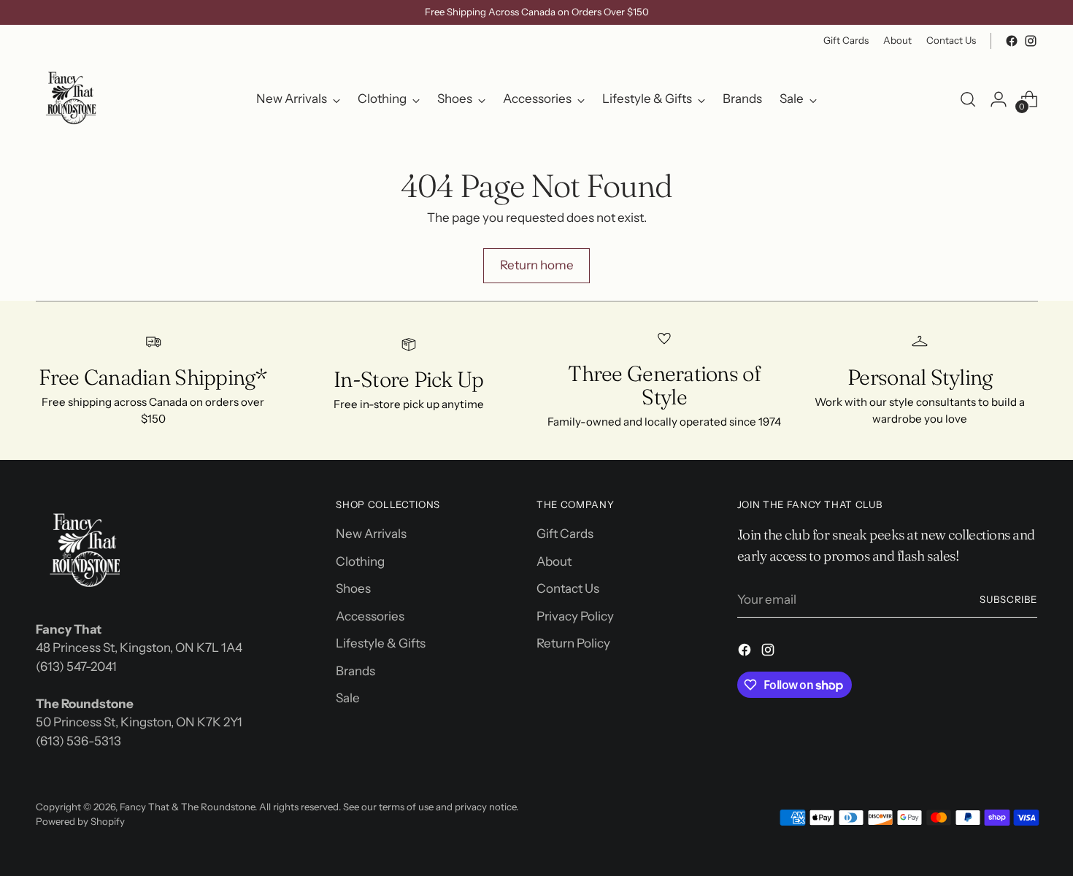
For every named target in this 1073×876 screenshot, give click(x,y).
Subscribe (1009, 599)
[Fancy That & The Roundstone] (72, 99)
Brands (355, 671)
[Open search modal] (967, 99)
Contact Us (567, 588)
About (554, 561)
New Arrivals (371, 533)
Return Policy (573, 643)
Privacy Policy (575, 616)
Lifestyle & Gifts (381, 643)
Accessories (370, 616)
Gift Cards (564, 533)
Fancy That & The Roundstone (187, 806)
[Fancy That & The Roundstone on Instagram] (1030, 40)
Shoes (353, 588)
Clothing (360, 561)
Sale (348, 698)
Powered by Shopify (80, 821)
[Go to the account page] (998, 99)
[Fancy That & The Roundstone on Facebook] (1011, 40)
